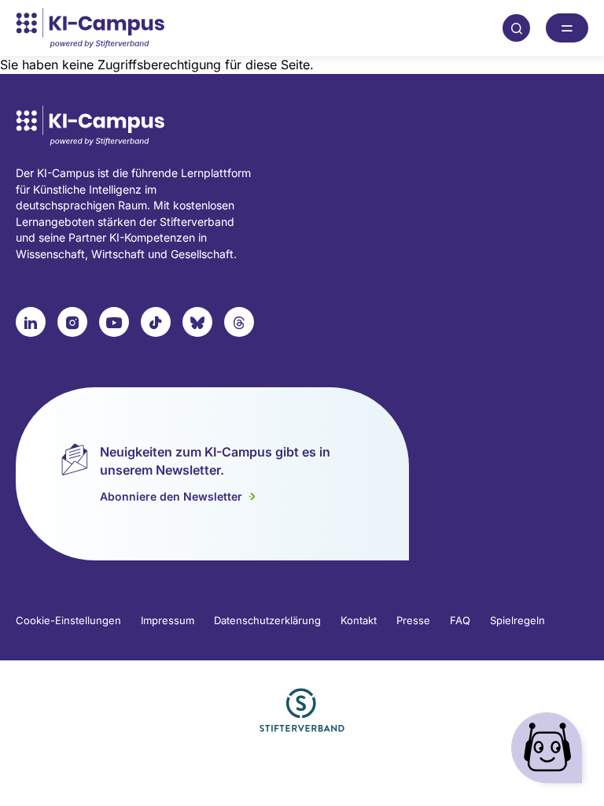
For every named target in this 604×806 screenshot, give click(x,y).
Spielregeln (517, 620)
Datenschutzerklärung (267, 620)
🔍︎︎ (516, 27)
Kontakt (359, 620)
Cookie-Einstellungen (68, 620)
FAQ (460, 620)
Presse (413, 620)
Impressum (167, 620)
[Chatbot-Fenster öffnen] (550, 751)
